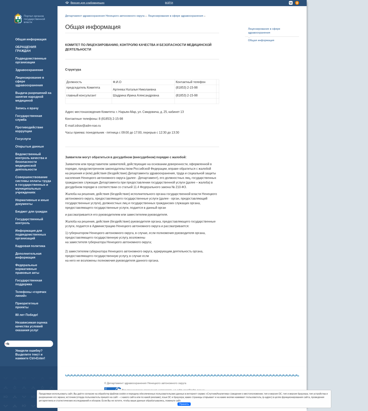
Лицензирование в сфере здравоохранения (175, 15)
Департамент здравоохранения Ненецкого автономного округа (105, 15)
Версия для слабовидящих (87, 2)
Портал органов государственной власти (34, 19)
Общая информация (261, 40)
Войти (169, 3)
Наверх (7, 401)
